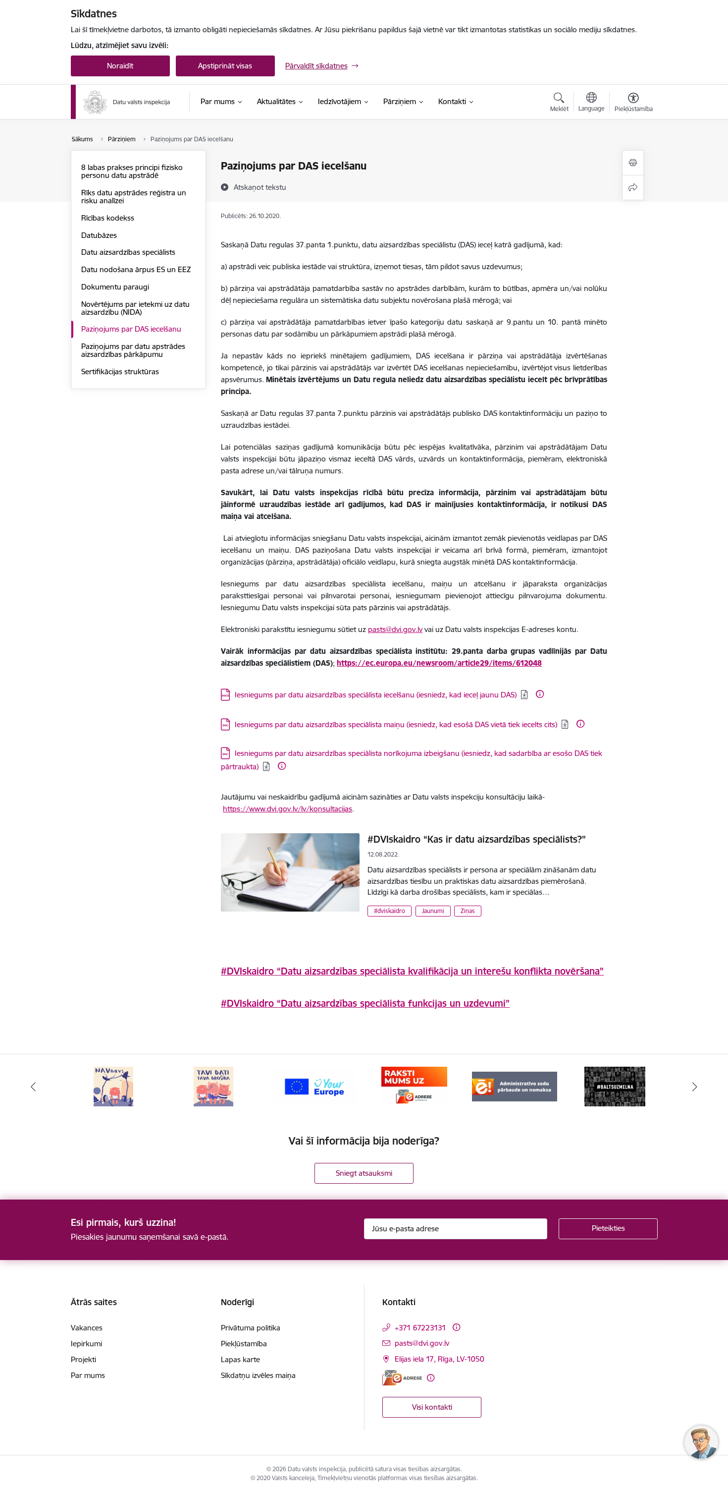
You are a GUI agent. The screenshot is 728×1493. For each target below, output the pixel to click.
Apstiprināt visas (225, 65)
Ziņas (468, 911)
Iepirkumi (86, 1343)
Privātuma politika (250, 1327)
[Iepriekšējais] (33, 1086)
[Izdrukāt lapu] (633, 163)
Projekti (83, 1359)
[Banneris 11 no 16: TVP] (614, 1086)
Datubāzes (99, 235)
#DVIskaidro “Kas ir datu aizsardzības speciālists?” (476, 839)
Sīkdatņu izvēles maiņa (258, 1375)
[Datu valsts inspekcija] (126, 102)
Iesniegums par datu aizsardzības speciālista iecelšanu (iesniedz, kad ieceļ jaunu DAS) (376, 694)
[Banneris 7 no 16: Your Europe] (213, 1086)
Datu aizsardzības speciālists (128, 252)
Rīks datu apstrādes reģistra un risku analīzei (133, 196)
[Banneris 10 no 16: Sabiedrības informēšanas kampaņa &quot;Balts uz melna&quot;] (514, 1086)
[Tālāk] (695, 1086)
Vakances (87, 1327)
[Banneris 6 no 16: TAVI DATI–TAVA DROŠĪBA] (113, 1086)
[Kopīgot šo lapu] (633, 187)
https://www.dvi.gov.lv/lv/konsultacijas (287, 808)
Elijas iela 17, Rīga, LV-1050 (439, 1359)
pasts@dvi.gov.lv (395, 629)
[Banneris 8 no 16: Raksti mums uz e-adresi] (314, 1086)
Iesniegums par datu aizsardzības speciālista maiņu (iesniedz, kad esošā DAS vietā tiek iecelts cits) (396, 724)
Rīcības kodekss (107, 218)
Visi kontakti (432, 1407)
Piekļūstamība (244, 1343)
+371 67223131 (420, 1327)
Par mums (88, 1375)
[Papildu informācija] (540, 694)
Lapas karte (240, 1359)
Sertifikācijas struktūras (120, 371)
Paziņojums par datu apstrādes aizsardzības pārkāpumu (133, 350)
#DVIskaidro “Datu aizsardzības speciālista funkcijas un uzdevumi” (365, 1003)
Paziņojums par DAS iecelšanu (131, 329)
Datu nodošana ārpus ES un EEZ (136, 269)
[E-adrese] (402, 1378)
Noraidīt (120, 65)
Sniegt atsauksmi (364, 1173)
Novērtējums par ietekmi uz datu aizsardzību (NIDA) (135, 308)
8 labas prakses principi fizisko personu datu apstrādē (132, 171)
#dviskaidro (389, 911)
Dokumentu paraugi (115, 286)
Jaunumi (433, 911)
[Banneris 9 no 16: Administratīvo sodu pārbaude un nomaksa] (414, 1086)
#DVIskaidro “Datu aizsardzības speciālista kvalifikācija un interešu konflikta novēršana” (412, 971)
